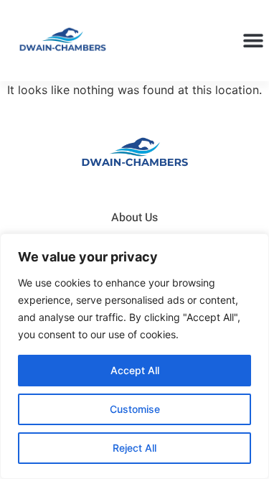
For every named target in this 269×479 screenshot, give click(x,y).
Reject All (134, 448)
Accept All (134, 370)
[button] (253, 40)
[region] (134, 356)
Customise (135, 409)
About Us (134, 217)
